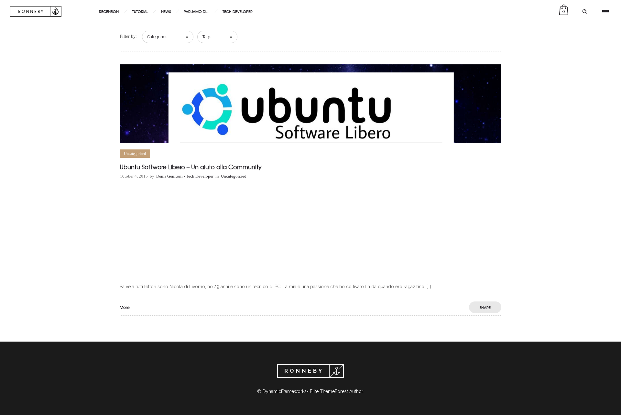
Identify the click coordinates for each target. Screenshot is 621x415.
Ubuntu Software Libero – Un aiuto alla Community (191, 166)
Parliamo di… (197, 11)
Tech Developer (238, 11)
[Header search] (585, 11)
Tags (206, 36)
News (166, 11)
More (125, 307)
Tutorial (140, 11)
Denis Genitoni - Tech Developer (184, 176)
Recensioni (109, 11)
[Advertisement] (310, 232)
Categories (157, 36)
